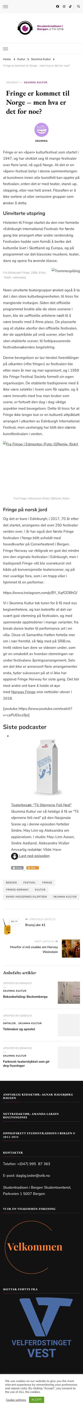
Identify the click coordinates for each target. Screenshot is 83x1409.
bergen (11, 882)
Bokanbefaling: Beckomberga (25, 997)
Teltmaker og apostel (19, 1029)
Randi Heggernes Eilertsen (26, 896)
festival (29, 882)
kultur (40, 889)
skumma (41, 141)
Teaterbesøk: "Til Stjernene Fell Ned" (41, 805)
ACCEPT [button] (36, 1400)
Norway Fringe (23, 691)
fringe (47, 882)
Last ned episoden (34, 855)
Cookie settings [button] (16, 1400)
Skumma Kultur (35, 82)
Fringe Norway (17, 889)
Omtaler (9, 1023)
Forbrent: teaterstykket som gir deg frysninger (26, 1063)
